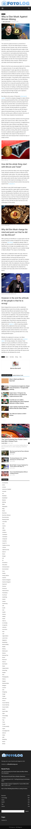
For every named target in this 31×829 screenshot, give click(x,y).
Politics (4, 679)
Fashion (4, 577)
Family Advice (5, 575)
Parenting (4, 670)
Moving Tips (5, 655)
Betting (4, 502)
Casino (4, 526)
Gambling (4, 597)
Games (4, 601)
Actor (3, 485)
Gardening (4, 603)
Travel (3, 724)
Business (7, 11)
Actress (4, 487)
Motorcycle (5, 651)
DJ (2, 560)
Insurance (4, 629)
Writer (3, 743)
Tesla (20, 356)
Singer (3, 694)
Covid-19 (4, 543)
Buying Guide (5, 519)
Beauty (4, 500)
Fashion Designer (6, 579)
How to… (4, 620)
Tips (3, 720)
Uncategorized (5, 730)
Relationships (5, 683)
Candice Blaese (4, 443)
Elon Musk (10, 242)
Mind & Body (5, 644)
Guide (3, 607)
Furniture (4, 595)
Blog (3, 508)
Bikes (3, 504)
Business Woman (6, 515)
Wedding (4, 739)
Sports (3, 709)
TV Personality (5, 726)
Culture (4, 547)
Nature (4, 661)
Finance (4, 586)
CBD (3, 528)
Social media (5, 707)
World (3, 741)
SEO (3, 689)
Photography (5, 676)
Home (2, 11)
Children (4, 532)
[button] (2, 8)
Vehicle (4, 733)
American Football (6, 489)
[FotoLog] (15, 3)
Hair (3, 610)
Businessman (5, 517)
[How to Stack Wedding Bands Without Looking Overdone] (5, 473)
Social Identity (5, 702)
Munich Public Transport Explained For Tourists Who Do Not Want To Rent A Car (15, 784)
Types (3, 728)
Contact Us (4, 820)
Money (4, 648)
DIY (3, 558)
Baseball (4, 495)
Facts (3, 571)
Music (3, 657)
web (3, 737)
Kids (3, 631)
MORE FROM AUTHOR (18, 375)
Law (3, 633)
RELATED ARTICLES (6, 375)
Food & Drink (5, 590)
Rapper (4, 681)
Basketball (4, 498)
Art (3, 493)
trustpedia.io (11, 183)
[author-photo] (15, 366)
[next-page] (5, 421)
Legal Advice (5, 636)
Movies (4, 653)
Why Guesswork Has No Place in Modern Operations (13, 776)
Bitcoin (7, 356)
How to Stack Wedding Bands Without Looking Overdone (14, 788)
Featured (4, 584)
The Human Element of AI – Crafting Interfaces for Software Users (15, 780)
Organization (5, 668)
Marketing (4, 642)
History (4, 614)
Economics (4, 562)
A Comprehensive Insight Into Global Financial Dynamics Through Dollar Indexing (19, 387)
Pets (3, 674)
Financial (4, 588)
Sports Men (5, 711)
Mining (16, 356)
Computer (4, 538)
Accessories (5, 482)
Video (3, 735)
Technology (5, 715)
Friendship (4, 592)
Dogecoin (11, 324)
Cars (3, 523)
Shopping (4, 692)
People (4, 672)
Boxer (3, 510)
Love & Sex (4, 638)
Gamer (4, 599)
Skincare (4, 698)
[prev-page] (2, 421)
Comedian (4, 534)
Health (3, 612)
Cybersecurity (5, 549)
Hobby (3, 616)
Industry (4, 627)
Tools (3, 722)
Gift (3, 605)
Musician (4, 659)
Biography (4, 506)
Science (4, 687)
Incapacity (4, 625)
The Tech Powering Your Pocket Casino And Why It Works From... (14, 440)
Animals (4, 491)
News (3, 666)
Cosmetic (4, 541)
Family (3, 573)
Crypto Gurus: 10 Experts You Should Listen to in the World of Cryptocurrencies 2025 (18, 394)
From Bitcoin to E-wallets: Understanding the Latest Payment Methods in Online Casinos (19, 401)
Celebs (4, 530)
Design (4, 556)
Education (4, 564)
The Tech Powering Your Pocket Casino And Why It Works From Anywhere (14, 772)
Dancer (4, 551)
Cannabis (4, 521)
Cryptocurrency (6, 545)
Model (3, 646)
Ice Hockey (4, 623)
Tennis (4, 717)
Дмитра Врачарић (6, 21)
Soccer (3, 700)
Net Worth (4, 664)
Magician (4, 640)
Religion (4, 685)
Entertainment (5, 567)
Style (3, 713)
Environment (5, 569)
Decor (3, 554)
